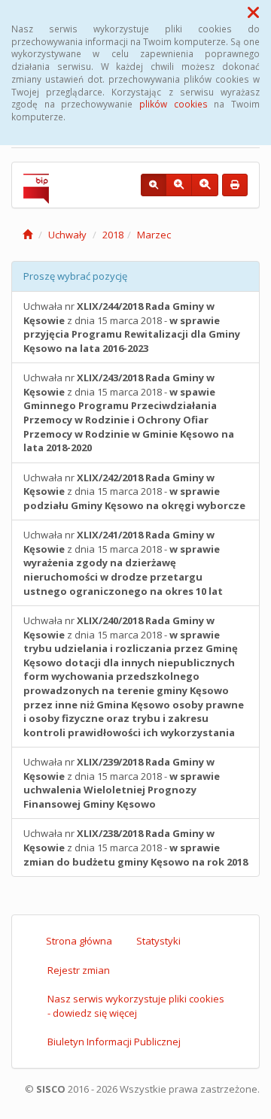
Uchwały (67, 234)
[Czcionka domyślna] (153, 185)
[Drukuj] (235, 185)
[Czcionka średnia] (179, 185)
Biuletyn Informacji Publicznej (114, 1041)
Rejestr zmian (78, 970)
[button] (253, 12)
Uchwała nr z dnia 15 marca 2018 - (131, 327)
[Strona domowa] (27, 234)
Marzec (154, 234)
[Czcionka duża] (204, 185)
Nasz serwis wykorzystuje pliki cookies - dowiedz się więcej (135, 1006)
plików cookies (173, 104)
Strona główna (79, 941)
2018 (112, 234)
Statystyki (158, 941)
